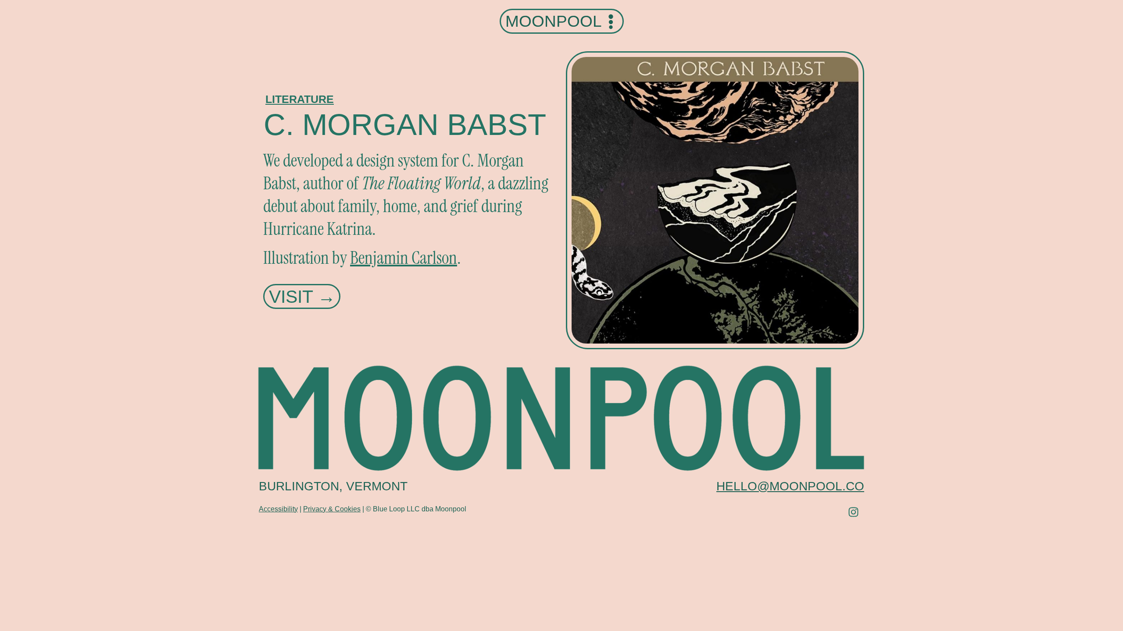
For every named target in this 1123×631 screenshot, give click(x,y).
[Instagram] (853, 512)
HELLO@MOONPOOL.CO (790, 486)
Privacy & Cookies (332, 509)
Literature (299, 99)
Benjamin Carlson (403, 257)
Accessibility (278, 509)
